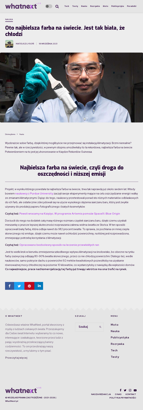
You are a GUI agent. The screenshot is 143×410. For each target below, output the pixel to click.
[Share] (9, 286)
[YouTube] (135, 390)
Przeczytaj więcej (16, 358)
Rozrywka (95, 6)
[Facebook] (121, 390)
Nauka (84, 6)
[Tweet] (19, 286)
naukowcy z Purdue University (34, 193)
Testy (75, 6)
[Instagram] (130, 390)
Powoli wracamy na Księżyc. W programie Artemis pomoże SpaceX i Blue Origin (69, 213)
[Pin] (29, 286)
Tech (66, 6)
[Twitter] (125, 390)
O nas (118, 394)
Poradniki (131, 6)
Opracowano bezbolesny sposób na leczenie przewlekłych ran (59, 245)
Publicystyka (117, 6)
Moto (105, 6)
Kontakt (131, 394)
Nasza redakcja (101, 394)
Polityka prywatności (123, 397)
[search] (100, 327)
